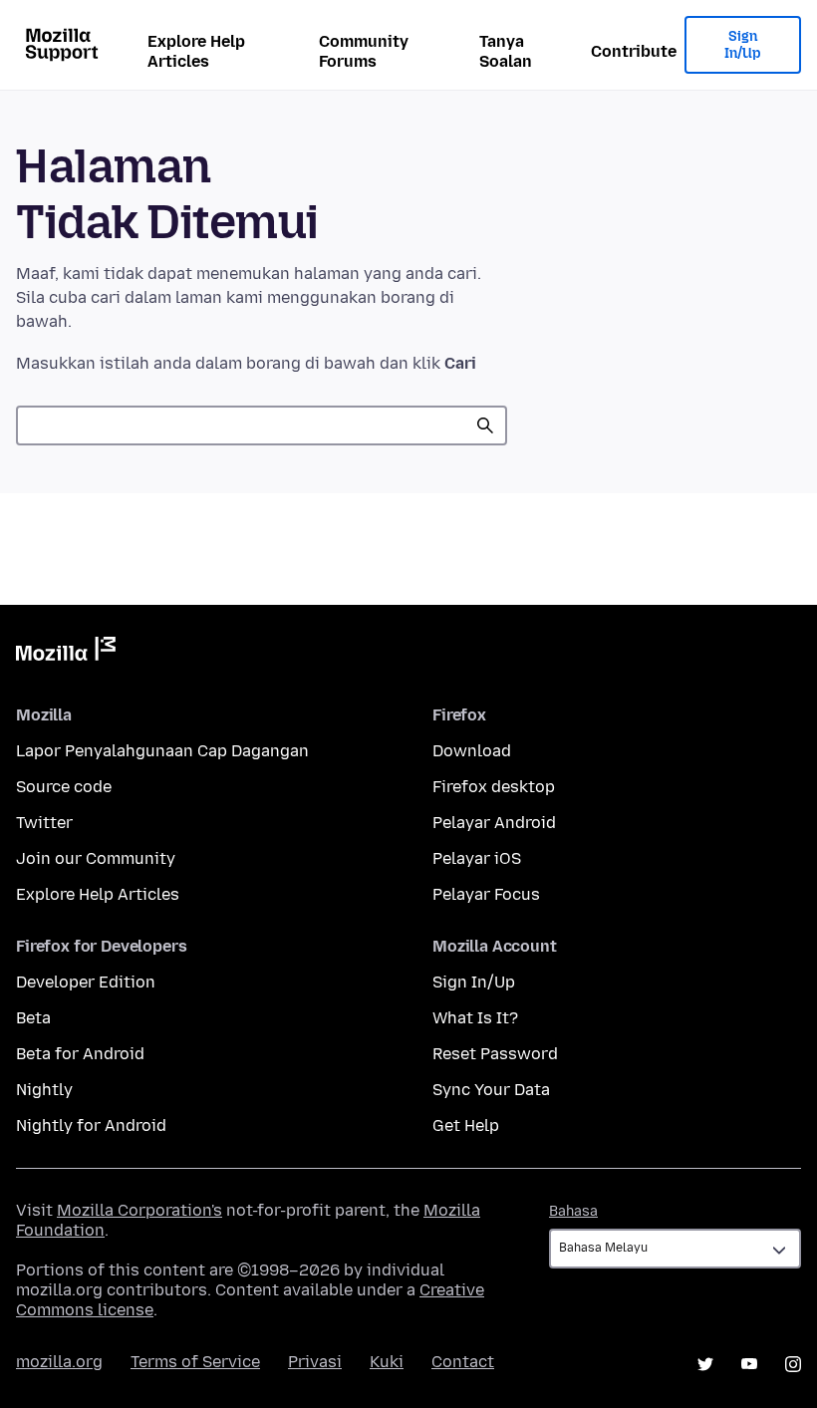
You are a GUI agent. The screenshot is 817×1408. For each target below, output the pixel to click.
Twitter (44, 822)
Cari (485, 425)
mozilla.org (59, 1361)
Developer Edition (85, 982)
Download (471, 750)
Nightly (44, 1089)
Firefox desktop (493, 786)
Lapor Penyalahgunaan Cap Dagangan (162, 750)
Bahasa (573, 1211)
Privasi (315, 1361)
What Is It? (475, 1017)
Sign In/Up (742, 45)
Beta (33, 1017)
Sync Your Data (491, 1089)
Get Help (465, 1125)
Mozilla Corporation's (139, 1210)
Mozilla (66, 653)
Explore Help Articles (196, 51)
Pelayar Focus (486, 894)
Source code (64, 786)
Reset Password (495, 1053)
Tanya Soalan (505, 51)
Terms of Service (195, 1361)
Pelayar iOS (476, 858)
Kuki (387, 1361)
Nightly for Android (91, 1125)
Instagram (793, 1364)
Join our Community (95, 858)
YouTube (749, 1364)
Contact (462, 1361)
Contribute (634, 51)
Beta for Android (80, 1053)
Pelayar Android (494, 822)
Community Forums (363, 51)
